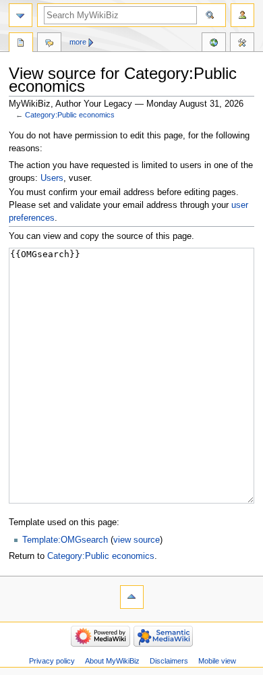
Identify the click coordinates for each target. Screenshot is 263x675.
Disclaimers (169, 661)
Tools (242, 44)
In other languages (213, 44)
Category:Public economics (70, 115)
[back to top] (132, 597)
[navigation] (20, 15)
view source (136, 540)
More (77, 42)
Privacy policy (52, 661)
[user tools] (242, 15)
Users (51, 178)
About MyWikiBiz (112, 661)
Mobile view (217, 661)
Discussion (49, 44)
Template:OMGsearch (65, 540)
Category (20, 44)
